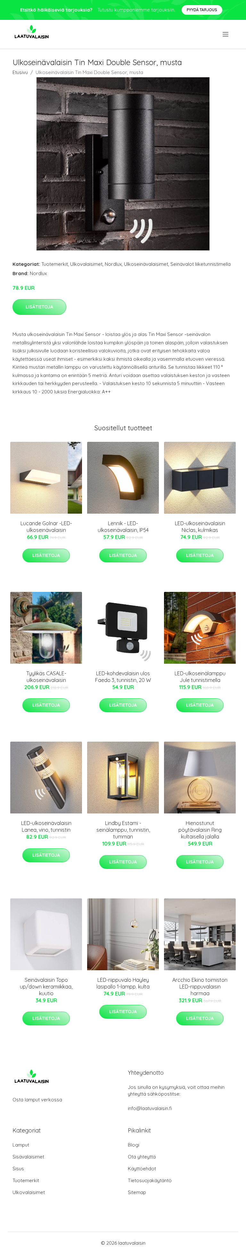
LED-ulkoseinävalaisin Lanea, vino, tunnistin (46, 826)
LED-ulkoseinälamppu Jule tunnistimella (200, 676)
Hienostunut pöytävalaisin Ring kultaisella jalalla (200, 830)
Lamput (20, 1145)
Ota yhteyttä (142, 1157)
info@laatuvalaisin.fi (150, 1108)
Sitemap (137, 1192)
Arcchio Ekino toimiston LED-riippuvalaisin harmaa (199, 987)
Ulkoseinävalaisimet (146, 264)
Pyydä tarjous (202, 9)
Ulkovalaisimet (86, 264)
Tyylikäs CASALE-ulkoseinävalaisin (46, 676)
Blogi (133, 1145)
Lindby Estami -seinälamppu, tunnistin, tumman (123, 830)
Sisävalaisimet (28, 1157)
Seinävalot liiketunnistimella (200, 264)
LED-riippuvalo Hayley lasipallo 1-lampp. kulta (123, 983)
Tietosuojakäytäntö (150, 1180)
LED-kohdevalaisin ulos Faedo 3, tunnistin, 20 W (123, 676)
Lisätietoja (39, 307)
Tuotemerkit (54, 264)
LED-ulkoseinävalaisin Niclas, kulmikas (200, 526)
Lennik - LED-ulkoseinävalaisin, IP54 (123, 526)
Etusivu (20, 72)
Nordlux (113, 264)
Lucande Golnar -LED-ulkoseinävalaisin (46, 526)
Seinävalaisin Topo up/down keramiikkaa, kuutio (46, 987)
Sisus (18, 1169)
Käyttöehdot (142, 1169)
